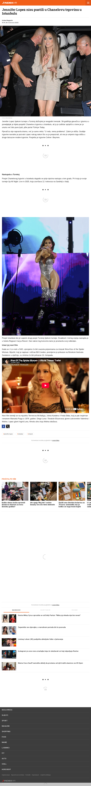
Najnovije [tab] (16, 610)
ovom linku (55, 440)
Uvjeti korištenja (45, 775)
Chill (4, 764)
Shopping (6, 731)
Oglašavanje (6, 775)
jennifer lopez (8, 434)
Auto (4, 758)
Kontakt (28, 775)
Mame (4, 742)
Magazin (6, 726)
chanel (30, 434)
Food (4, 737)
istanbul (20, 434)
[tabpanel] (45, 643)
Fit (3, 753)
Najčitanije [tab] (45, 610)
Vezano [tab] (75, 610)
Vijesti (5, 715)
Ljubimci (5, 748)
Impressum (35, 775)
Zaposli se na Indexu (17, 775)
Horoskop (6, 769)
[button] (88, 3)
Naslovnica (7, 710)
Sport (4, 721)
